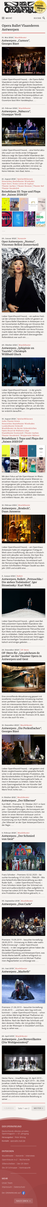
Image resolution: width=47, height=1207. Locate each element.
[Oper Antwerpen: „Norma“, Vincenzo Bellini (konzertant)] (23, 279)
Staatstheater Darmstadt (12, 433)
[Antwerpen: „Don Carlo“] (23, 921)
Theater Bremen (24, 186)
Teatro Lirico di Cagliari (23, 184)
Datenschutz (19, 1187)
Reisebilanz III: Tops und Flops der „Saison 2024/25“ (21, 193)
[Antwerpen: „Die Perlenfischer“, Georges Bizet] (23, 749)
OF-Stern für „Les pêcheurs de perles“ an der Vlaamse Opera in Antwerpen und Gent (22, 656)
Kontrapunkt (24, 1168)
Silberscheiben (8, 1164)
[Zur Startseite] (23, 7)
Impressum (7, 1187)
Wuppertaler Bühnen (30, 435)
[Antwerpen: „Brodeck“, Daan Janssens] (23, 528)
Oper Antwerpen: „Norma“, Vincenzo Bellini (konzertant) (20, 243)
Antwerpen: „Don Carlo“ (17, 904)
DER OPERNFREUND (11, 1126)
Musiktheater (21, 37)
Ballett (20, 576)
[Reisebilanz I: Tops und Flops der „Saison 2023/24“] (23, 458)
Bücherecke (25, 1160)
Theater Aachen (9, 186)
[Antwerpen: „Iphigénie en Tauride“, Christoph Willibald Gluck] (23, 371)
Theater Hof (38, 186)
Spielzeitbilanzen (25, 179)
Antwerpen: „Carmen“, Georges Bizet (16, 42)
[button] (38, 1108)
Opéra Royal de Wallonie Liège (15, 431)
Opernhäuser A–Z (9, 1160)
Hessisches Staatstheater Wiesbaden (18, 181)
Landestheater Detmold (12, 426)
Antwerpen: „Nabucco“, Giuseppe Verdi (16, 113)
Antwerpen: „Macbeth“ (16, 971)
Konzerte (22, 238)
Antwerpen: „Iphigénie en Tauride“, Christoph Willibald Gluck (18, 351)
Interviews (30, 1156)
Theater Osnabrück (10, 188)
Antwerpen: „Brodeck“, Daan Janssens (16, 510)
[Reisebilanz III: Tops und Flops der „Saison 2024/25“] (23, 212)
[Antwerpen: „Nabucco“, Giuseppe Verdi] (23, 131)
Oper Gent (6, 184)
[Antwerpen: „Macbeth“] (23, 988)
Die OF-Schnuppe (9, 1168)
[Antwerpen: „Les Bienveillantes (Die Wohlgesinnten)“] (23, 1059)
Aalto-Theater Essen (11, 421)
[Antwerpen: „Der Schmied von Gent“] (23, 856)
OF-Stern (25, 650)
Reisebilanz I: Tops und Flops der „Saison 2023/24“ (22, 440)
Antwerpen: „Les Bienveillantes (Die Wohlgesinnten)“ (21, 1041)
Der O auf (11, 1192)
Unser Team (7, 1183)
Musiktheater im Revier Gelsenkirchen (19, 428)
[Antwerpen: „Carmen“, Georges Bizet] (23, 61)
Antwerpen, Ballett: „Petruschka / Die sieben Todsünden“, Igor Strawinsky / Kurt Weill (22, 582)
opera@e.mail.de (17, 1141)
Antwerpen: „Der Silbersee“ (19, 800)
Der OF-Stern (23, 1164)
